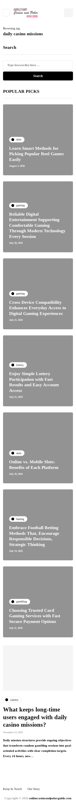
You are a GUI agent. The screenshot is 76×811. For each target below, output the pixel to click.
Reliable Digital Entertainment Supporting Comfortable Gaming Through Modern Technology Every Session (37, 225)
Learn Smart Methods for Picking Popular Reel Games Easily (36, 154)
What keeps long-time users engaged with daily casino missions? (35, 717)
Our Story (34, 789)
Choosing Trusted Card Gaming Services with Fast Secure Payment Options (34, 616)
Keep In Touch (12, 789)
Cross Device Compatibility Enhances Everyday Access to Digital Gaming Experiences (37, 308)
